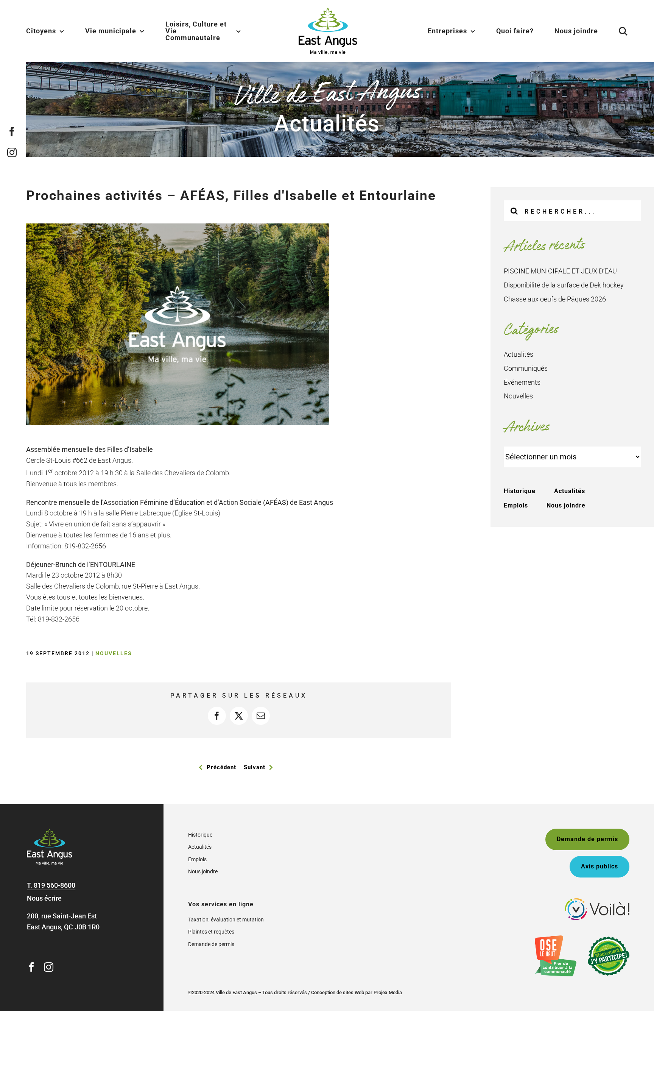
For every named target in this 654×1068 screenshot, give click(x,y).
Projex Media (388, 992)
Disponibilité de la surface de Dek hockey (564, 285)
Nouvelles (113, 653)
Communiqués (526, 368)
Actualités (518, 354)
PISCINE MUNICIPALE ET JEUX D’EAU (560, 271)
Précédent (221, 767)
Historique (520, 491)
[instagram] (12, 152)
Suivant (254, 767)
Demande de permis (211, 944)
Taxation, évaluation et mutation (226, 920)
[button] (613, 31)
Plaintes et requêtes (211, 932)
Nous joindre (566, 505)
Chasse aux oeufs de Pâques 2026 (555, 299)
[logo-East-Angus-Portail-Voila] (597, 902)
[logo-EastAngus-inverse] (49, 832)
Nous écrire (44, 898)
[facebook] (12, 131)
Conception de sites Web (337, 992)
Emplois (516, 505)
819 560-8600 (54, 885)
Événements (522, 382)
